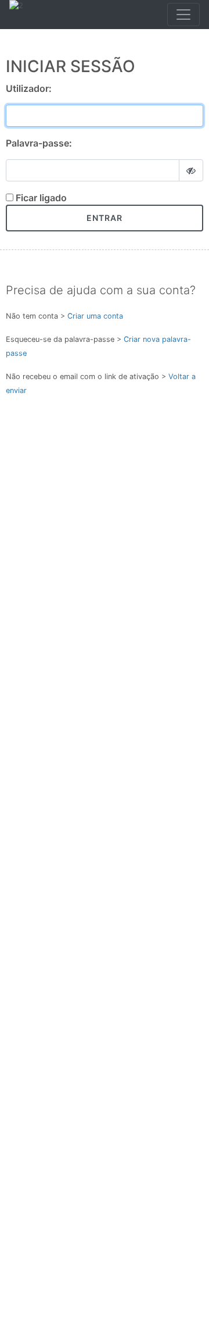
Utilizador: (29, 88)
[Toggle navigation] (183, 14)
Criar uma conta (95, 316)
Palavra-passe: (39, 143)
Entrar (104, 218)
